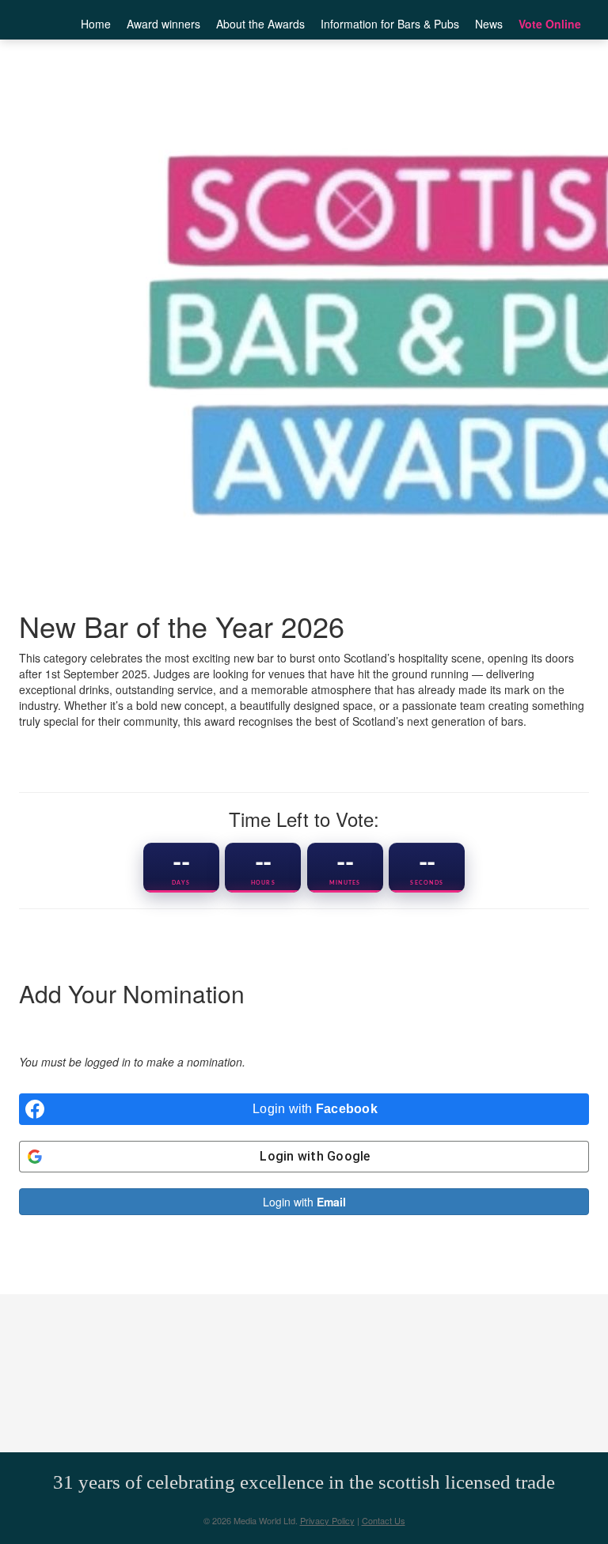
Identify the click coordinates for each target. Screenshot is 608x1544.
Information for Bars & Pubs (390, 24)
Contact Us (383, 1520)
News (489, 24)
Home (96, 24)
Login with (304, 1202)
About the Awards (260, 24)
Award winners (163, 24)
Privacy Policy (327, 1520)
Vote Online (550, 24)
